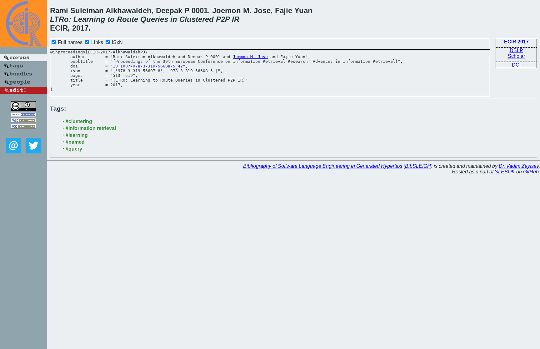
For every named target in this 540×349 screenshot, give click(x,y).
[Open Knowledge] (23, 115)
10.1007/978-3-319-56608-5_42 (148, 66)
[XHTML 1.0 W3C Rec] (23, 121)
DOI (516, 64)
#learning (77, 135)
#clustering (79, 121)
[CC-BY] (23, 109)
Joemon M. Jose (250, 56)
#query (74, 149)
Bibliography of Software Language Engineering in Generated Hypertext (322, 166)
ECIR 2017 (516, 41)
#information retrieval (91, 128)
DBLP (516, 50)
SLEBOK (505, 171)
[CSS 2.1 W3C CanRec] (23, 133)
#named (75, 142)
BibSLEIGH (418, 166)
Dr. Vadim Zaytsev (519, 166)
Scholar (516, 56)
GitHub (531, 171)
